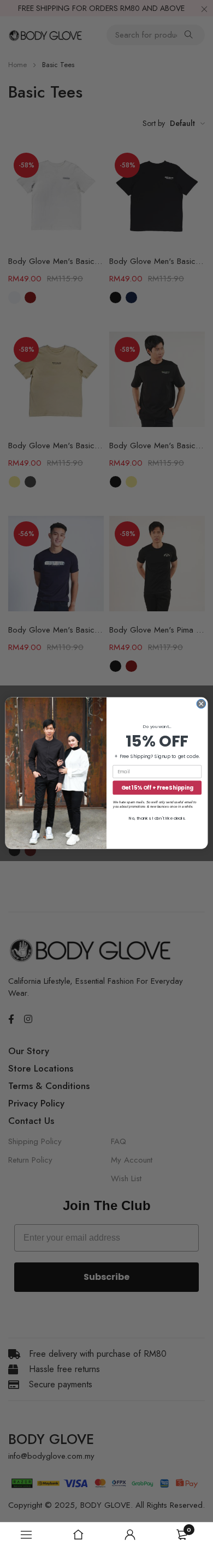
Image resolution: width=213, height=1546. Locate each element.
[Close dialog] (201, 703)
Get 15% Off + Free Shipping (157, 787)
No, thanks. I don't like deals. (157, 818)
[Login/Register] (130, 1534)
